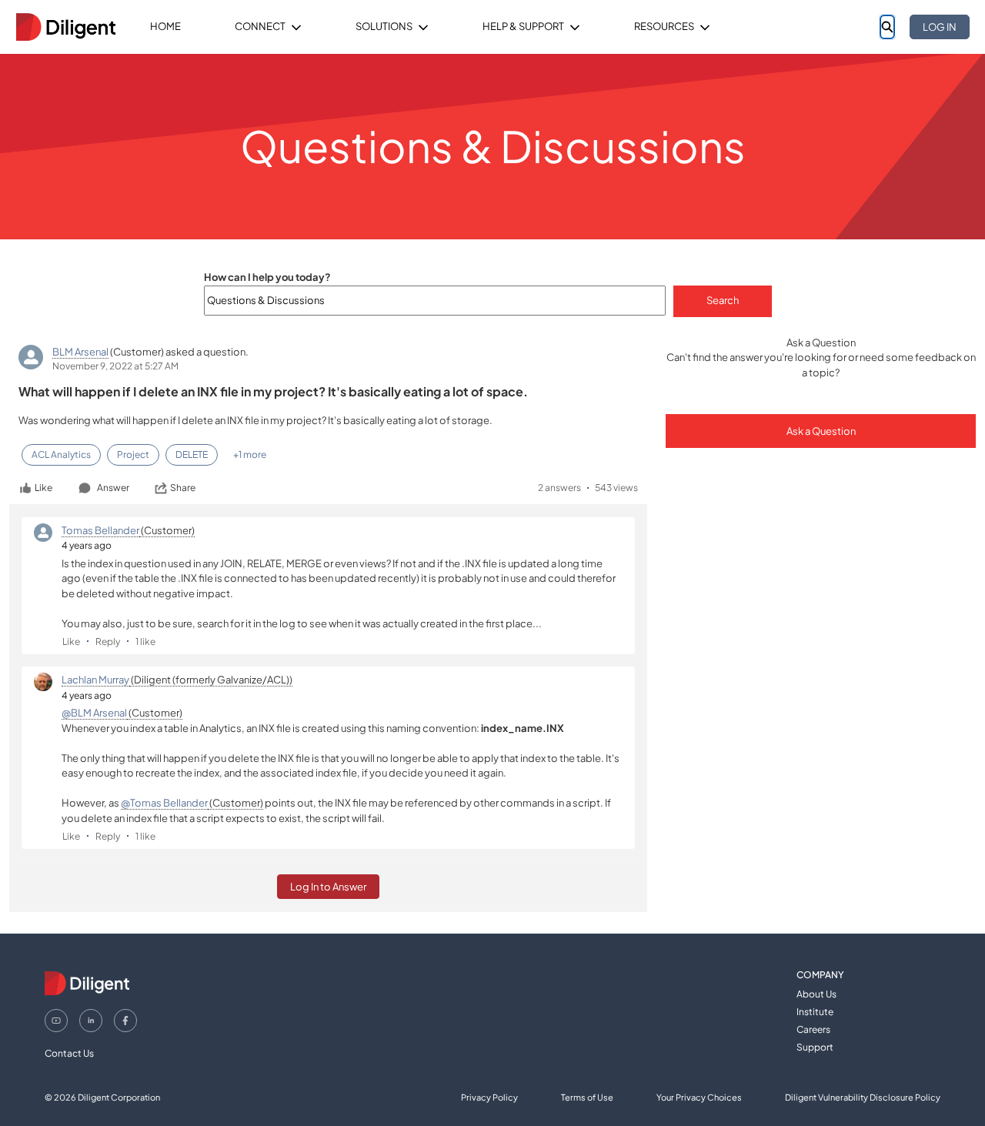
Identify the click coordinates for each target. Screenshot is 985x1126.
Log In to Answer (328, 886)
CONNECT (260, 26)
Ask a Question (821, 431)
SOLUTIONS (384, 26)
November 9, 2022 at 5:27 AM (115, 366)
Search (722, 300)
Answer (113, 487)
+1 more (249, 454)
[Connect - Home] (65, 27)
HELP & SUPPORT (523, 26)
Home (165, 26)
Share (182, 487)
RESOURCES (664, 26)
